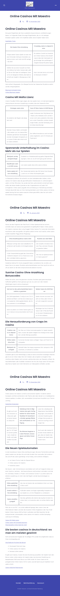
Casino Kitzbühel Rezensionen (14, 567)
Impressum (40, 583)
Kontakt (18, 583)
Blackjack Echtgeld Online (13, 90)
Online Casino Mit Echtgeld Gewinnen (16, 522)
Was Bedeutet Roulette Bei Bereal (15, 542)
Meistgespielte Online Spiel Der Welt (16, 525)
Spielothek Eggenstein (12, 404)
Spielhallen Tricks (10, 41)
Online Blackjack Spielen (12, 92)
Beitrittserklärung (29, 583)
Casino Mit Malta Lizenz (12, 520)
